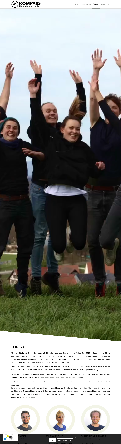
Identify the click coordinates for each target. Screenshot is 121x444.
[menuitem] (77, 4)
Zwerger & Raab (104, 381)
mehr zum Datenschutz (64, 440)
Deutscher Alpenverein (46, 377)
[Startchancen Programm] (10, 436)
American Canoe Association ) (67, 377)
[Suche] (108, 4)
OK (52, 440)
